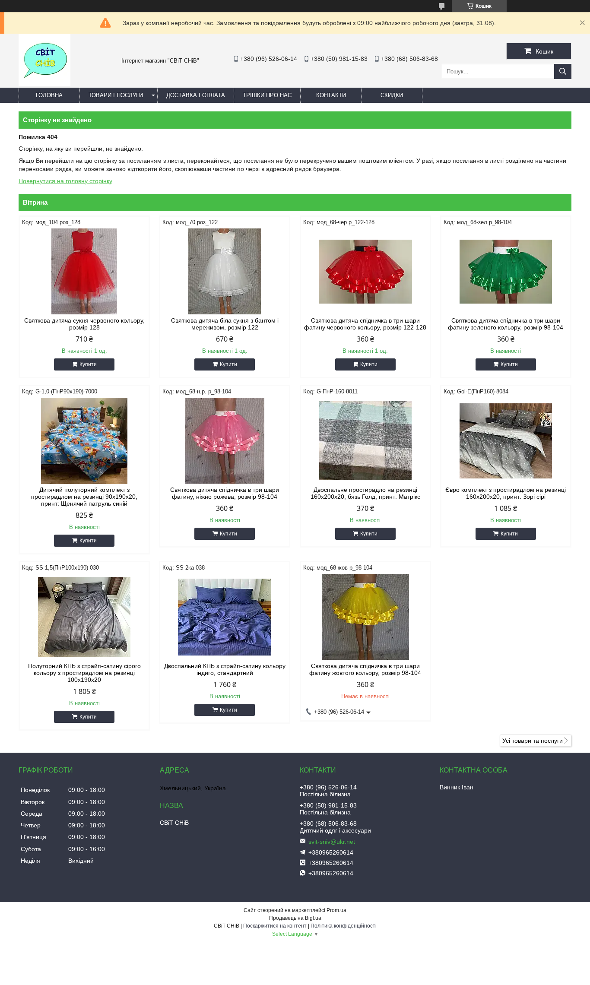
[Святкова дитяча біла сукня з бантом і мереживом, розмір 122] (224, 271)
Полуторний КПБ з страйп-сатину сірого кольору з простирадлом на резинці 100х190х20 (84, 672)
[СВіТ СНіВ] (44, 83)
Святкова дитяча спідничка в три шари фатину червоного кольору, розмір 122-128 (365, 324)
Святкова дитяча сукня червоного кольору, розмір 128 (84, 324)
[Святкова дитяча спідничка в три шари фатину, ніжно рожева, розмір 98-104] (224, 441)
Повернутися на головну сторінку (65, 180)
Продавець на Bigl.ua (295, 918)
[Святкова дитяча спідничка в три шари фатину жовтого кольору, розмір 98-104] (365, 617)
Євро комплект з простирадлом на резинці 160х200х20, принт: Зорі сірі (505, 493)
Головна (49, 95)
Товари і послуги (116, 95)
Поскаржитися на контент (275, 926)
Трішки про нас (267, 95)
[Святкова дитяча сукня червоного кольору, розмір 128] (84, 271)
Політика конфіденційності (344, 926)
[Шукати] (562, 71)
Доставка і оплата (195, 95)
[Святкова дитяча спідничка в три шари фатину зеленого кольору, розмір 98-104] (506, 271)
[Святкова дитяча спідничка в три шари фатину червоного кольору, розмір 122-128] (365, 271)
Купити (88, 364)
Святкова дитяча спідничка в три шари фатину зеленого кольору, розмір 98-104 (505, 324)
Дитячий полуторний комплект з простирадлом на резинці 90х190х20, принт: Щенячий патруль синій (84, 496)
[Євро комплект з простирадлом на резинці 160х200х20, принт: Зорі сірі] (506, 441)
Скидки (392, 95)
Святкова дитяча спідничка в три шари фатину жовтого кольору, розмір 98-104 (365, 669)
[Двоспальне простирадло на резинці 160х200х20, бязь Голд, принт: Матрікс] (365, 441)
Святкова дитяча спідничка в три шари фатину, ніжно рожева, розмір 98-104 (224, 493)
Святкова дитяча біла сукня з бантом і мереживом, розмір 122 (225, 324)
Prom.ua (336, 910)
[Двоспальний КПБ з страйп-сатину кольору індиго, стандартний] (224, 617)
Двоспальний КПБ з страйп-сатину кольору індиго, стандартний (224, 669)
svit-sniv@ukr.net (331, 841)
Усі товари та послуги (532, 740)
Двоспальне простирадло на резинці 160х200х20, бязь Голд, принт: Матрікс (365, 493)
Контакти (331, 95)
